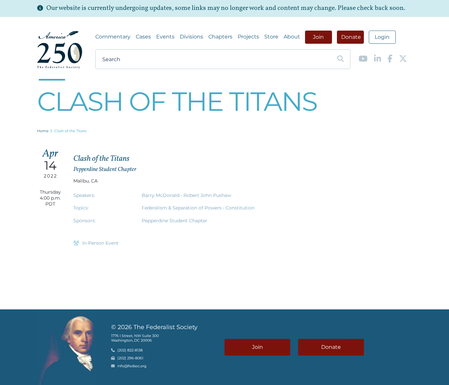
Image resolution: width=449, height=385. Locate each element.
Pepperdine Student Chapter (174, 221)
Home (43, 131)
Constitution (239, 208)
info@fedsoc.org (132, 366)
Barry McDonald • (162, 195)
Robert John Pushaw (207, 195)
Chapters (220, 37)
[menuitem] (112, 37)
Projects (248, 37)
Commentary (112, 37)
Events (165, 37)
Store (271, 37)
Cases (143, 37)
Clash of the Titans (70, 131)
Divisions (191, 37)
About (292, 37)
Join (318, 37)
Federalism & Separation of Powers (182, 208)
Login (382, 37)
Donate (351, 37)
